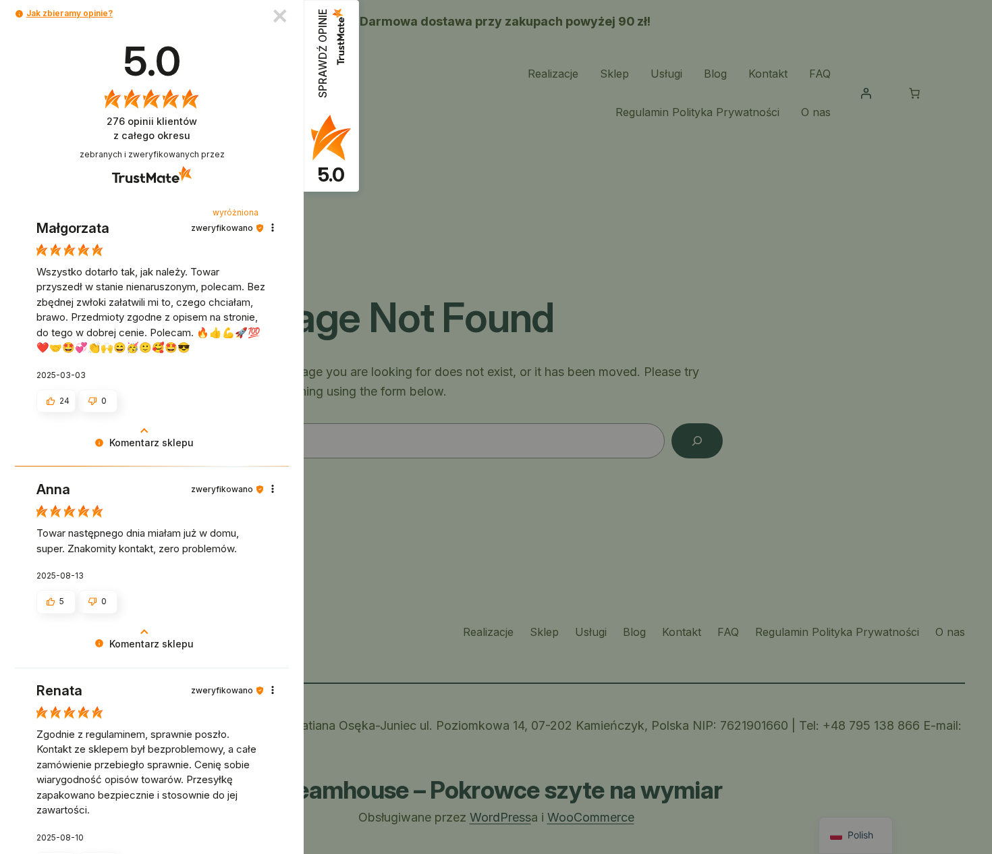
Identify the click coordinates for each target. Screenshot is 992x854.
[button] (19, 13)
